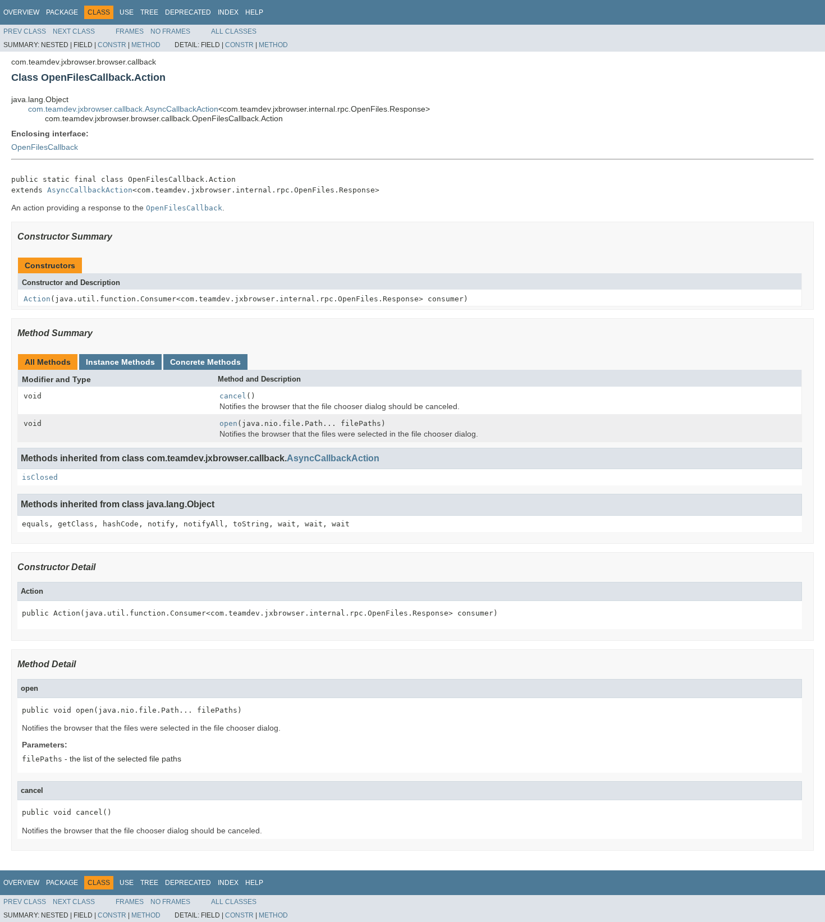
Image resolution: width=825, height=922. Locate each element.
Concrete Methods (205, 361)
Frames (130, 31)
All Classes (233, 31)
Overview (21, 12)
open (228, 423)
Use (127, 12)
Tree (149, 12)
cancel (232, 396)
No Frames (170, 31)
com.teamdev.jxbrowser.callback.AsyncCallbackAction (123, 108)
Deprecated (188, 12)
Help (254, 12)
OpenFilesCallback (44, 147)
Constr (112, 45)
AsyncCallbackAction (89, 190)
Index (228, 12)
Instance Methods (120, 361)
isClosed (40, 477)
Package (62, 12)
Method (146, 45)
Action (37, 299)
